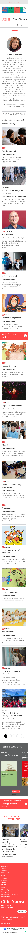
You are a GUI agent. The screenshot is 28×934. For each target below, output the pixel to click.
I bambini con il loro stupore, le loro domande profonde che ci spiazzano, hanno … (13, 601)
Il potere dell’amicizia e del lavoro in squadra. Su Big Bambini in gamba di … (13, 375)
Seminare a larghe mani (11, 318)
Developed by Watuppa (6, 919)
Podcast (12, 123)
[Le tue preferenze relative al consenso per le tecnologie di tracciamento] (25, 931)
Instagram (4, 882)
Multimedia (5, 123)
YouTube (3, 884)
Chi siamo (4, 871)
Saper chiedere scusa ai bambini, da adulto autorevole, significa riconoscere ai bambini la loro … (13, 454)
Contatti (3, 868)
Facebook (4, 878)
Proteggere (6, 508)
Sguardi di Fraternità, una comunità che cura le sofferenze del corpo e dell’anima (9, 847)
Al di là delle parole (10, 276)
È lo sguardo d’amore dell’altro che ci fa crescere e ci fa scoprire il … (13, 640)
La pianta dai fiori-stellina (12, 406)
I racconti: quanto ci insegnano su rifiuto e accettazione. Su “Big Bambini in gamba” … (14, 414)
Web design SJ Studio (18, 917)
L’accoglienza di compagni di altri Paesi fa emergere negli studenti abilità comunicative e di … (13, 561)
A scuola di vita (8, 632)
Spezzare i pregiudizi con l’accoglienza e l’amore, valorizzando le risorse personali (13, 682)
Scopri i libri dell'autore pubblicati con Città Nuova (14, 106)
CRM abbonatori (5, 873)
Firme (9, 120)
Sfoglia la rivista (14, 2)
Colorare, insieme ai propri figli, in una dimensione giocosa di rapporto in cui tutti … (14, 160)
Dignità (5, 445)
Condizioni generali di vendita (9, 894)
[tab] (12, 794)
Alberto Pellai (7, 235)
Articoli (4, 120)
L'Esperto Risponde (18, 120)
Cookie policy (5, 892)
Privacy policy (5, 890)
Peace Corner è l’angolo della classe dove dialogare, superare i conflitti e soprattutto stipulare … (13, 496)
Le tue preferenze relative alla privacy (15, 929)
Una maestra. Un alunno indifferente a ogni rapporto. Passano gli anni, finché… (12, 326)
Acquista (14, 791)
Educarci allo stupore (10, 592)
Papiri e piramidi (9, 151)
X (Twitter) (4, 880)
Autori (14, 30)
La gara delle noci (9, 366)
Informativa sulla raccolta (9, 932)
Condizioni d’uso (5, 896)
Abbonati (21, 911)
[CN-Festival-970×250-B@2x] (14, 9)
